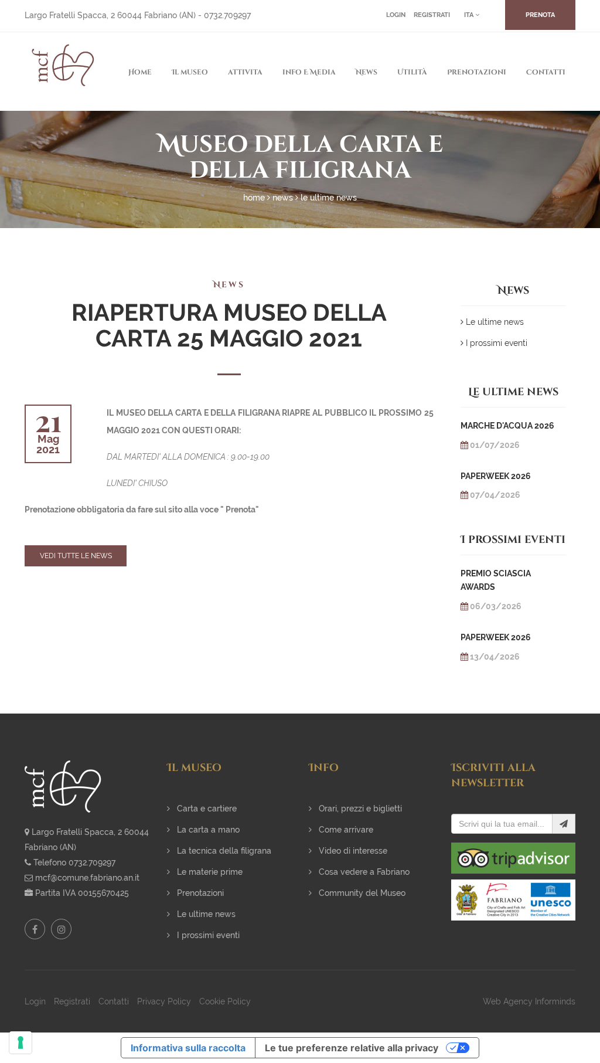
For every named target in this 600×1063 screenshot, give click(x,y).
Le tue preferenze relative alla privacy (351, 1048)
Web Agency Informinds (529, 1001)
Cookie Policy (225, 1001)
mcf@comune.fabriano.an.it (87, 877)
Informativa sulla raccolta (188, 1048)
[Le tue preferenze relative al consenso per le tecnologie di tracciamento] (20, 1042)
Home (140, 72)
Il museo (190, 72)
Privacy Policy (164, 1001)
